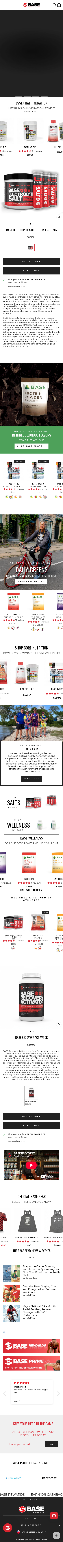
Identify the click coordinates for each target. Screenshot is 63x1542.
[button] (27, 151)
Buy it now (31, 270)
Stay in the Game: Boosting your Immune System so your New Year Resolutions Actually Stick (41, 1271)
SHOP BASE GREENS (31, 581)
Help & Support (30, 1525)
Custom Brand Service (37, 1540)
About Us (31, 1519)
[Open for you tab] (54, 1515)
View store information (17, 286)
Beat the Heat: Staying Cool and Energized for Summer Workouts (39, 1289)
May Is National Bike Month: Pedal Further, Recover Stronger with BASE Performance (39, 1311)
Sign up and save (30, 1500)
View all (31, 1258)
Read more (31, 779)
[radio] (31, 247)
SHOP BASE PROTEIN (31, 446)
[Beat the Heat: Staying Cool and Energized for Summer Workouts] (11, 1293)
